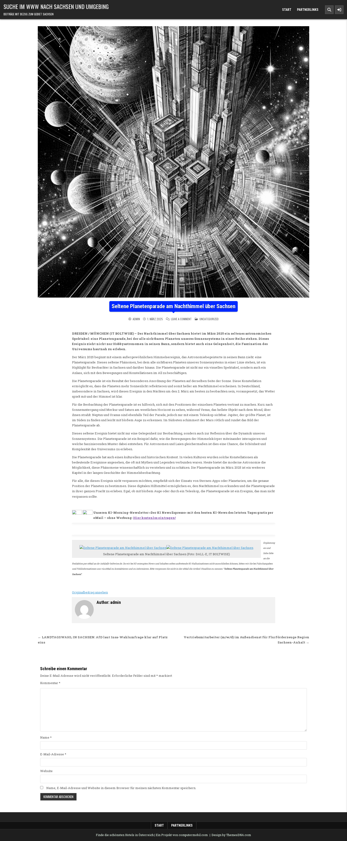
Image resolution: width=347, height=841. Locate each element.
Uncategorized (209, 319)
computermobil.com (193, 835)
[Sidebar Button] (339, 9)
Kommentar (50, 683)
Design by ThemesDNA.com (231, 835)
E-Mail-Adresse (53, 754)
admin (136, 319)
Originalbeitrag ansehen (90, 592)
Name (46, 737)
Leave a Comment (181, 319)
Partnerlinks (307, 10)
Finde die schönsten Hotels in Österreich (125, 835)
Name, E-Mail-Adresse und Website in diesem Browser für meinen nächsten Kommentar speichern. (121, 788)
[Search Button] (329, 9)
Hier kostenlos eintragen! (154, 518)
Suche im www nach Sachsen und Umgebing (56, 6)
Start (286, 10)
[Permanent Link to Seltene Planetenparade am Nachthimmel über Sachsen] (173, 162)
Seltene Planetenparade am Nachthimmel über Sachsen (173, 306)
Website (46, 771)
